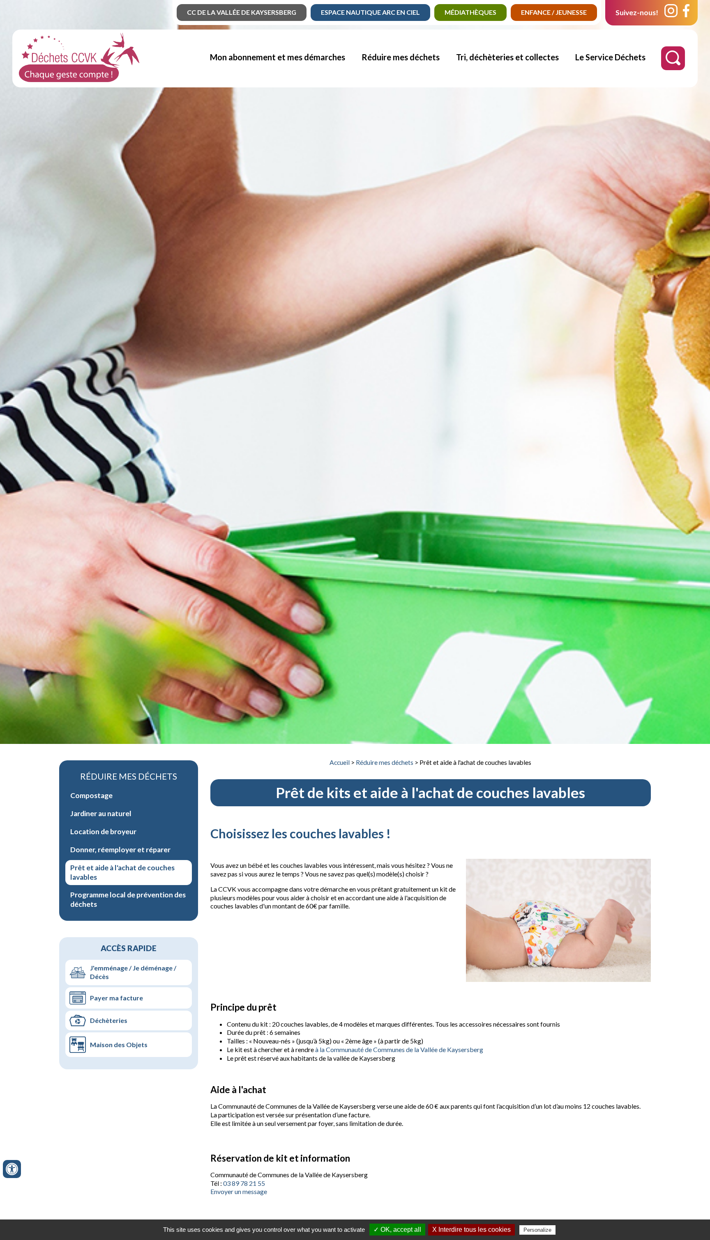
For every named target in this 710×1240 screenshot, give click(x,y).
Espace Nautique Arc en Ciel (370, 12)
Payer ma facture (116, 998)
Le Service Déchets (610, 57)
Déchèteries (108, 1020)
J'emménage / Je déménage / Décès (133, 972)
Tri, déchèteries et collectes (507, 57)
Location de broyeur (103, 831)
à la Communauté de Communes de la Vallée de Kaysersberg (399, 1049)
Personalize (537, 1230)
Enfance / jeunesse (554, 12)
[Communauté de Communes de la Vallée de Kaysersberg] (79, 79)
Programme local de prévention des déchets (128, 899)
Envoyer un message (238, 1191)
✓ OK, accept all (397, 1229)
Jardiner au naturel (100, 813)
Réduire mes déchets (401, 57)
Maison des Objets (119, 1044)
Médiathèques (470, 12)
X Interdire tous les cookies (471, 1229)
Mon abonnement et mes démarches (277, 57)
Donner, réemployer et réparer (120, 849)
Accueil (340, 762)
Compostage (91, 795)
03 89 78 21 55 (244, 1183)
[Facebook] (686, 12)
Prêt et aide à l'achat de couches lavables (122, 872)
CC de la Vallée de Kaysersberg (241, 12)
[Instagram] (671, 12)
